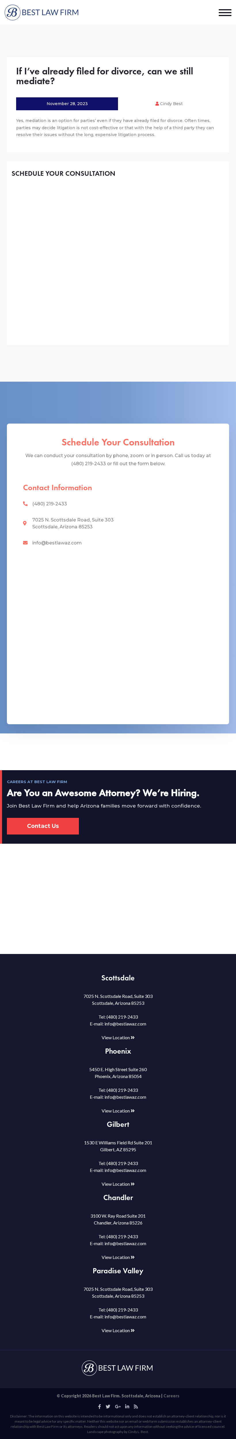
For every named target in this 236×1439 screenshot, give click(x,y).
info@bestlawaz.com (57, 543)
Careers (171, 1395)
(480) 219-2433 (49, 504)
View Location (116, 1037)
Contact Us (43, 826)
